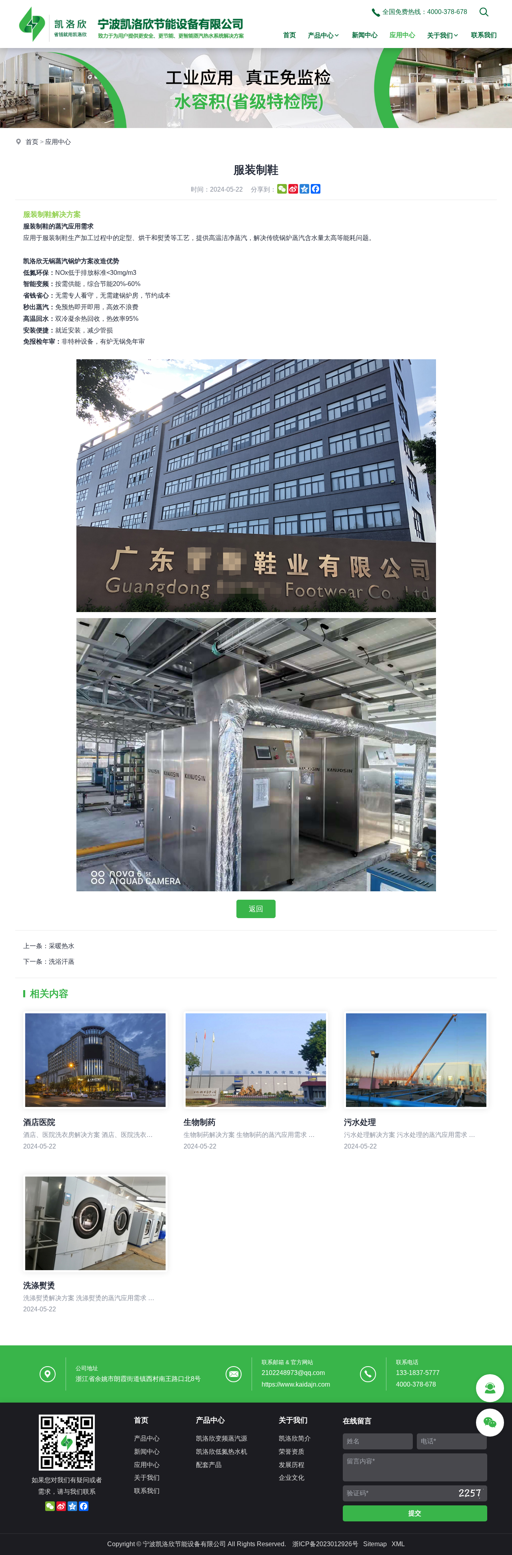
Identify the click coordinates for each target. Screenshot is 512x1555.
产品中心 (321, 35)
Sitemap (375, 1544)
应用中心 (402, 35)
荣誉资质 (291, 1451)
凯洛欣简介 (295, 1438)
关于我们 (440, 35)
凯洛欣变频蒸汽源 (221, 1438)
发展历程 (291, 1464)
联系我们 (484, 35)
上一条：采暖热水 (48, 946)
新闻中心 (365, 35)
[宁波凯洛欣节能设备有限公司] (131, 45)
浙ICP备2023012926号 (325, 1544)
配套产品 (209, 1464)
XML (398, 1544)
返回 (256, 909)
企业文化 (291, 1477)
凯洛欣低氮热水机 (221, 1451)
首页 (289, 35)
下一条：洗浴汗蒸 (48, 961)
